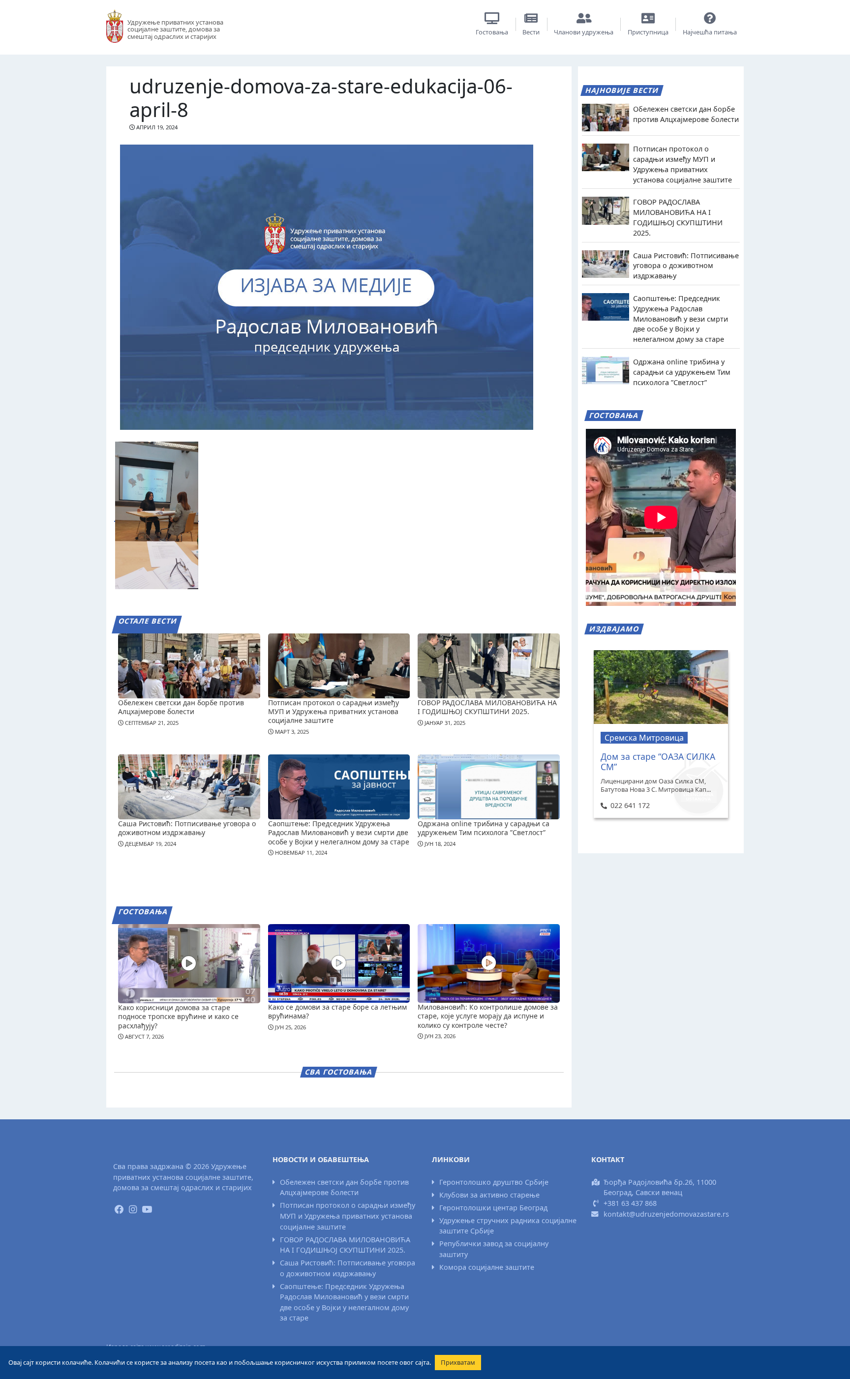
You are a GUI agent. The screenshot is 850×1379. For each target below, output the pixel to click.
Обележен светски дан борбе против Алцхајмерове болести (181, 707)
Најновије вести (622, 90)
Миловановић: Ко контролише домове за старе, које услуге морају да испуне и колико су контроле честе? (488, 1015)
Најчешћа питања (710, 32)
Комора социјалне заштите (486, 1267)
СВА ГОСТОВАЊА (339, 1072)
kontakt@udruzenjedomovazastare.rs (666, 1214)
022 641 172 (629, 805)
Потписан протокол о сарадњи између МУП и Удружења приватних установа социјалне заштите (333, 711)
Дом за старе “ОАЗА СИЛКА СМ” (658, 761)
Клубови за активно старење (489, 1194)
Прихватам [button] (458, 1362)
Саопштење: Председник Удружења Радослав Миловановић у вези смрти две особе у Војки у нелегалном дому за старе (338, 832)
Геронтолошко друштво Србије (493, 1182)
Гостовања (492, 32)
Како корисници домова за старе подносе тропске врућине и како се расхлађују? (178, 1016)
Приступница (648, 32)
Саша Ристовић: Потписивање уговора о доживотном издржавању (187, 828)
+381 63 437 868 (630, 1203)
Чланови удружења (583, 32)
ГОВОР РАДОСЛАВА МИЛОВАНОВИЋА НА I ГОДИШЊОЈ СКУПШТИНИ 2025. (487, 707)
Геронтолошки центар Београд (493, 1207)
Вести (531, 32)
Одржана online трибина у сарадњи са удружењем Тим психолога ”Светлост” (483, 828)
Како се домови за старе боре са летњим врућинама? (337, 1011)
